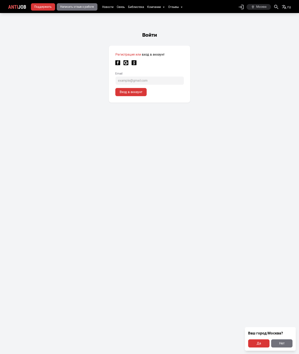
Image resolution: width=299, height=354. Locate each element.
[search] (276, 7)
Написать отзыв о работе (77, 6)
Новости (107, 7)
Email (118, 73)
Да (259, 343)
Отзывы (173, 7)
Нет (282, 343)
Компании (154, 7)
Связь (121, 7)
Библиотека (136, 7)
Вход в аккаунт (131, 92)
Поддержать (43, 6)
